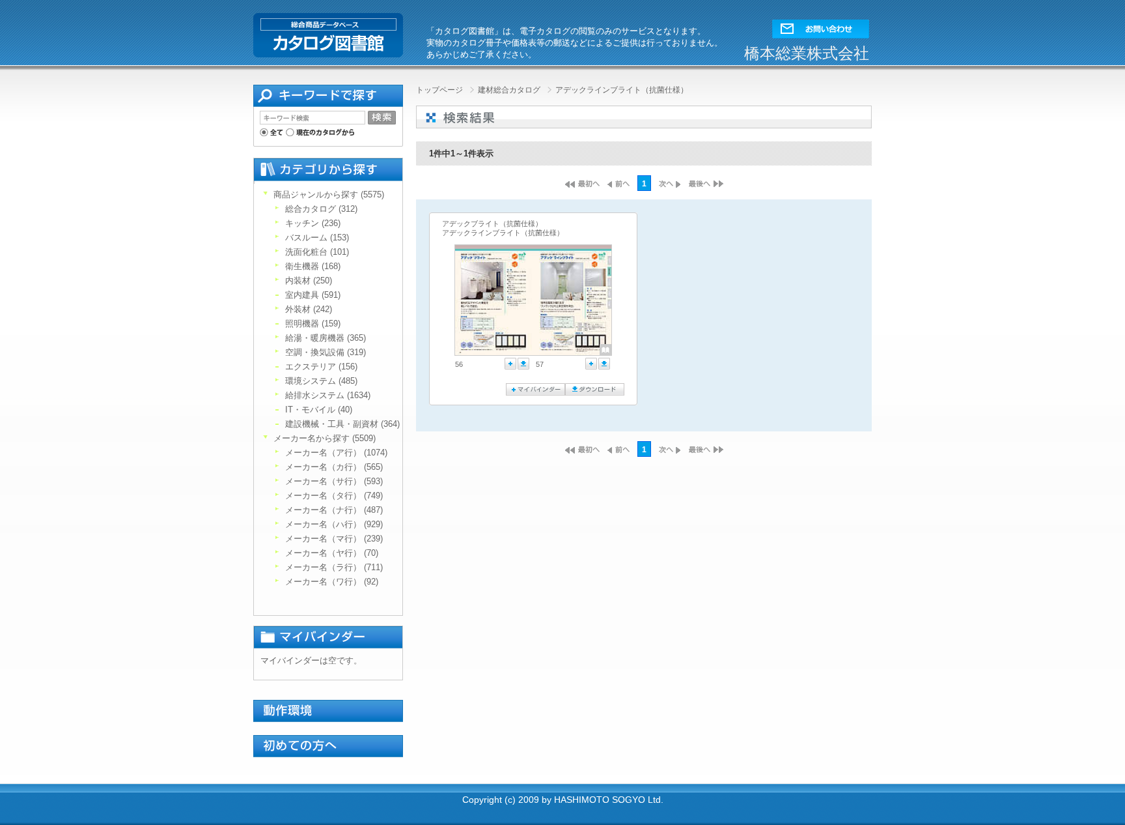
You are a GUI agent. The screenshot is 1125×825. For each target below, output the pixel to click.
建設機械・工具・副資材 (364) (342, 424)
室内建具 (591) (312, 295)
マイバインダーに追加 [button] (510, 363)
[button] (820, 25)
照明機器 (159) (312, 323)
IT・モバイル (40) (318, 409)
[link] (494, 300)
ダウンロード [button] (523, 363)
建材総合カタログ (510, 89)
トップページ (440, 89)
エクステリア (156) (321, 366)
